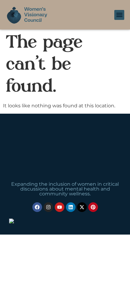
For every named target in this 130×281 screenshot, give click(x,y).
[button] (119, 15)
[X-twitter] (82, 207)
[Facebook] (37, 207)
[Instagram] (48, 207)
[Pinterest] (93, 207)
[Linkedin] (71, 207)
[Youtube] (59, 207)
